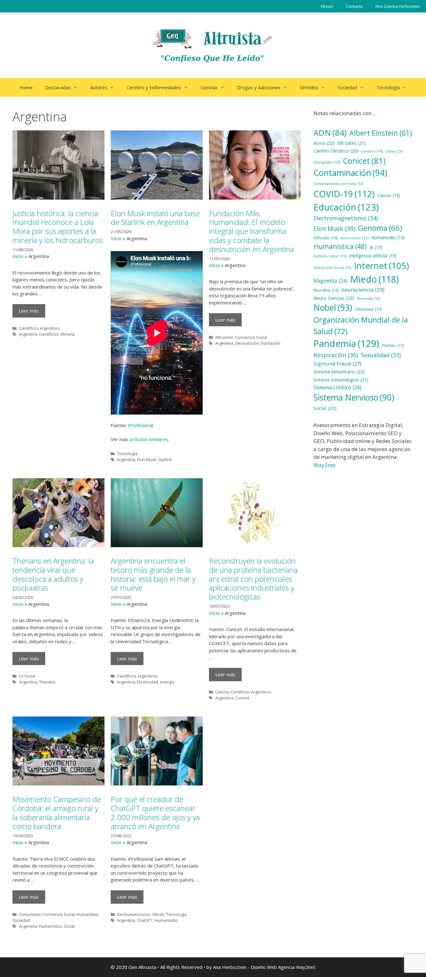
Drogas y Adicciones (258, 87)
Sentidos (309, 87)
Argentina (28, 334)
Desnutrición (247, 343)
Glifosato (325, 238)
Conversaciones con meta (338, 184)
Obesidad (368, 309)
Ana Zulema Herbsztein (397, 6)
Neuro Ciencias (333, 298)
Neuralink (325, 290)
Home (26, 87)
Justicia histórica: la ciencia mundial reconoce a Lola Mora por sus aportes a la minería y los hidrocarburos (57, 226)
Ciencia (222, 692)
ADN (329, 132)
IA (376, 247)
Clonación (326, 162)
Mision (327, 6)
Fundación (270, 343)
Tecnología (388, 87)
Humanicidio (166, 920)
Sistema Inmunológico (340, 380)
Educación (346, 207)
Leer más (29, 311)
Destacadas (58, 87)
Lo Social (27, 676)
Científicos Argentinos (39, 328)
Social (69, 926)
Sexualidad (381, 355)
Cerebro (372, 151)
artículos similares (149, 439)
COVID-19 (344, 194)
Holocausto (355, 238)
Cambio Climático (335, 151)
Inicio (17, 256)
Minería (68, 334)
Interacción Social (332, 267)
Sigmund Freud (337, 363)
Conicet (242, 698)
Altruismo (224, 337)
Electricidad (147, 682)
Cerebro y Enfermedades (154, 87)
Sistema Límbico (337, 387)
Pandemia (346, 343)
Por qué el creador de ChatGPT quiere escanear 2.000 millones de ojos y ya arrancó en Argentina (155, 812)
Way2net (324, 465)
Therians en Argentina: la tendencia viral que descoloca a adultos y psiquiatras (53, 574)
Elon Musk (146, 459)
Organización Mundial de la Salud (360, 325)
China (393, 151)
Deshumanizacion (134, 914)
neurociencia (363, 289)
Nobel (332, 307)
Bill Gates (351, 143)
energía (167, 682)
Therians (47, 682)
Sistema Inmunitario (339, 371)
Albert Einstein (380, 133)
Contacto (354, 6)
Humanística (50, 926)
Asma (324, 143)
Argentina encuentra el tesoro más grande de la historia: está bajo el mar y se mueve (153, 574)
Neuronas (368, 298)
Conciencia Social (251, 337)
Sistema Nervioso (353, 397)
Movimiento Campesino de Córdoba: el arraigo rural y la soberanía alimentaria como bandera (56, 812)
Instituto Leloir (329, 256)
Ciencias (209, 87)
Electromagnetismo (345, 218)
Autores (98, 87)
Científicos (49, 334)
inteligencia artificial (372, 256)
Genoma (380, 228)
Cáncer (388, 195)
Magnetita (330, 280)
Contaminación (350, 172)
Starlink (165, 459)
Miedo (158, 914)
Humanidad (87, 914)
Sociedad (347, 87)
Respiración (335, 355)
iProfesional (140, 425)
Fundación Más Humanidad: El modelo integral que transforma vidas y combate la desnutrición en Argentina (251, 231)
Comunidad (30, 914)
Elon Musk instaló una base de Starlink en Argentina (155, 217)
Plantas (393, 345)
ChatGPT (145, 920)
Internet (381, 265)
